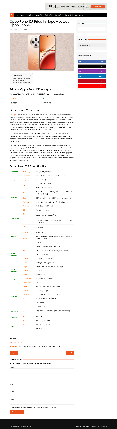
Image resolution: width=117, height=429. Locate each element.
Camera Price (59, 15)
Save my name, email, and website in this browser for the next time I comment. (34, 407)
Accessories (79, 15)
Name (12, 384)
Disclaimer (104, 426)
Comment (13, 367)
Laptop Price (39, 15)
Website (12, 399)
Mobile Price (29, 15)
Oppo (25, 29)
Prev (14, 353)
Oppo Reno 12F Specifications (21, 82)
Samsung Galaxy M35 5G (18, 342)
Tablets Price (49, 15)
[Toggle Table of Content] (29, 75)
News (22, 15)
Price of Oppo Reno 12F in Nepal (21, 78)
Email (12, 392)
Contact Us (86, 426)
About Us (78, 426)
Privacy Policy (95, 426)
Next (69, 353)
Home (16, 15)
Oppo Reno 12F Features (19, 80)
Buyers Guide (69, 15)
